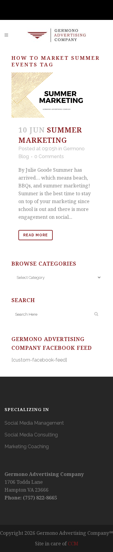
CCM (73, 543)
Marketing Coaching (27, 446)
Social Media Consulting (31, 435)
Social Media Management (34, 423)
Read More (35, 235)
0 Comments (49, 156)
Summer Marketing (50, 135)
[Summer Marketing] (56, 95)
